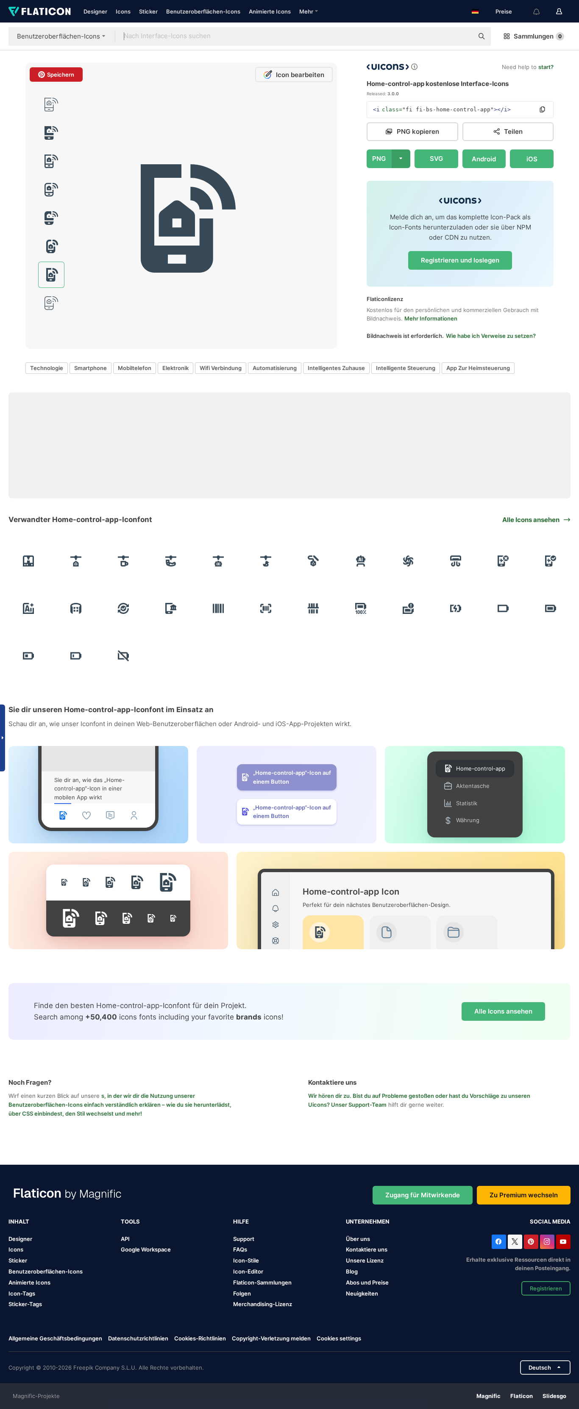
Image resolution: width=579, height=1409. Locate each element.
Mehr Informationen (430, 318)
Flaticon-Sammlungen (262, 1282)
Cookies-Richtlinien (200, 1338)
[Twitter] (515, 1242)
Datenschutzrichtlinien (138, 1338)
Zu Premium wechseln (524, 1195)
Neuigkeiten (362, 1293)
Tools (130, 1221)
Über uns (358, 1238)
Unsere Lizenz (365, 1260)
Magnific (488, 1395)
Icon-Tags (21, 1293)
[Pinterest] (531, 1242)
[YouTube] (563, 1242)
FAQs (240, 1249)
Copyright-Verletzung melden (271, 1338)
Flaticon (521, 1395)
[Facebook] (499, 1242)
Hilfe (241, 1221)
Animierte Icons (270, 11)
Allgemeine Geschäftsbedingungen (55, 1338)
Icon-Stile (246, 1260)
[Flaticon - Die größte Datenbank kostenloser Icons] (39, 11)
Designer (95, 11)
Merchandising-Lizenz (262, 1304)
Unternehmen (368, 1221)
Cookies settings (339, 1338)
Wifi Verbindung (221, 368)
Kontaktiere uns (366, 1249)
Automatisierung (275, 368)
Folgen (242, 1293)
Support (243, 1238)
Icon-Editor (248, 1271)
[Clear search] (463, 36)
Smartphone (90, 368)
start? (546, 67)
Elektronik (175, 368)
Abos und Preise (367, 1282)
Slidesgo (554, 1395)
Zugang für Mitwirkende (422, 1195)
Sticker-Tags (25, 1304)
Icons (123, 11)
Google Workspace (146, 1249)
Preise (503, 11)
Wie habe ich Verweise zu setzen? (491, 335)
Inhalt (18, 1221)
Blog (352, 1271)
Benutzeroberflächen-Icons (203, 11)
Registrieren (546, 1288)
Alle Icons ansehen (503, 1011)
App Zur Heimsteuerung (478, 368)
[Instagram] (547, 1242)
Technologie (46, 368)
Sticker (148, 11)
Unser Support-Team (359, 1104)
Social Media (550, 1221)
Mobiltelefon (134, 368)
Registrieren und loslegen (460, 260)
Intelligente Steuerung (405, 368)
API (125, 1238)
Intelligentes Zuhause (336, 368)
